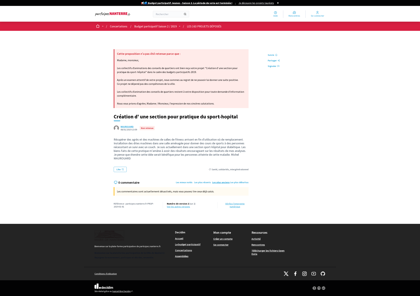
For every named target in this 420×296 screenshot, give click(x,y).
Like (118, 169)
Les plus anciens (221, 182)
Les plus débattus (239, 182)
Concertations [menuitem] (183, 250)
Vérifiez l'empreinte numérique (235, 205)
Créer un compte (222, 238)
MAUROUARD (127, 126)
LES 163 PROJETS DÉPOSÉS (204, 26)
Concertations (118, 26)
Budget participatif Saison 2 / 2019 (155, 26)
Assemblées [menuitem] (181, 256)
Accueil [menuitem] (179, 238)
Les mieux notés (184, 182)
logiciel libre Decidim (122, 291)
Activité (256, 238)
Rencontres (258, 244)
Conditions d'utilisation (105, 273)
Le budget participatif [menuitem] (187, 244)
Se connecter (221, 244)
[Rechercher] (185, 14)
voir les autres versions (178, 206)
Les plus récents (202, 182)
